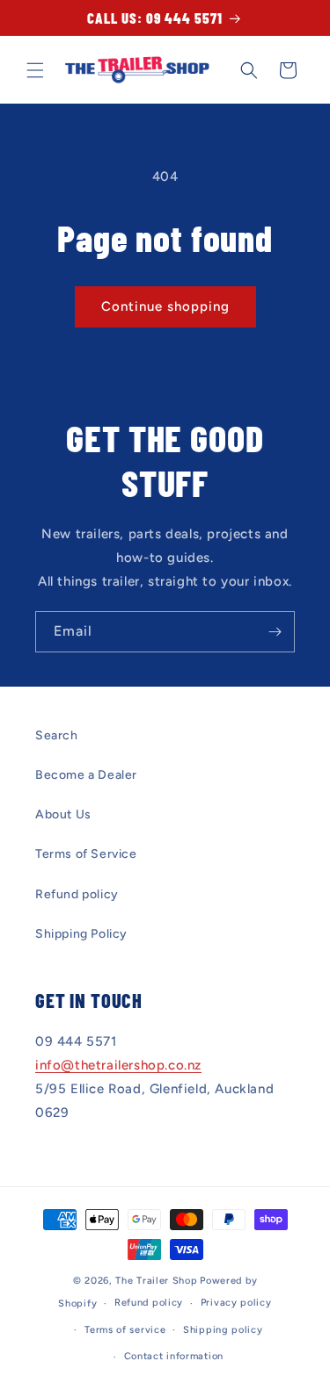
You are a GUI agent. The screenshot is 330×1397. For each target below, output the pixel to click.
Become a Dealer (86, 774)
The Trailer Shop (156, 1280)
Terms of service (124, 1330)
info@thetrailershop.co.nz (118, 1065)
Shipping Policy (81, 933)
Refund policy (77, 894)
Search (56, 735)
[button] (35, 70)
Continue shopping (165, 306)
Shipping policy (223, 1330)
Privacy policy (236, 1302)
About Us (63, 814)
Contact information (174, 1356)
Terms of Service (86, 853)
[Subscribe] (274, 631)
